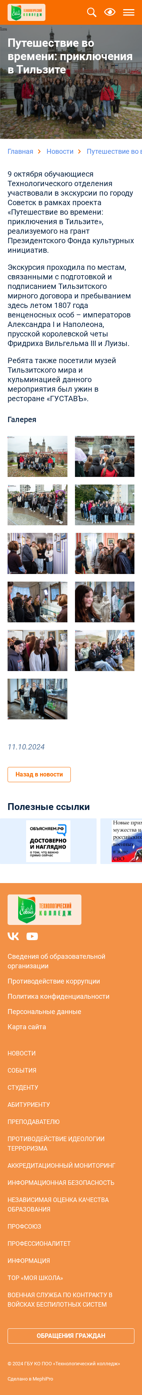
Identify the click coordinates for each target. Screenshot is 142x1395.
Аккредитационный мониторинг (61, 1165)
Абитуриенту (29, 1104)
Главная (20, 151)
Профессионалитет (39, 1243)
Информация (29, 1260)
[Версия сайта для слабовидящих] (109, 12)
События (22, 1070)
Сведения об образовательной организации (56, 961)
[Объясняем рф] (48, 841)
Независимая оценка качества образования (58, 1204)
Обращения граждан (71, 1335)
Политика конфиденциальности (58, 996)
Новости (60, 151)
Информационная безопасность (61, 1182)
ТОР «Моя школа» (35, 1278)
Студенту (23, 1087)
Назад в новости (39, 774)
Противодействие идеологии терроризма (56, 1143)
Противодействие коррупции (54, 981)
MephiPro (43, 1379)
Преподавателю (33, 1122)
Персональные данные (44, 1012)
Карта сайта (27, 1027)
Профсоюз (24, 1226)
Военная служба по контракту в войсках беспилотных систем (60, 1299)
